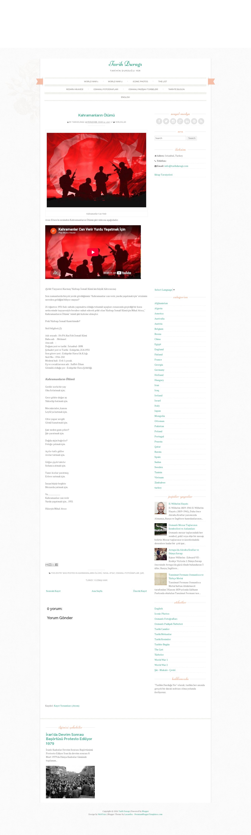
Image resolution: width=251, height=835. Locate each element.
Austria (158, 323)
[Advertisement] (125, 24)
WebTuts (102, 814)
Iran (157, 385)
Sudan (158, 462)
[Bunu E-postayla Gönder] (46, 564)
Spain (158, 456)
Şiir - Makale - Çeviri (165, 670)
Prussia (158, 441)
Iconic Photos (162, 613)
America (159, 313)
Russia (158, 451)
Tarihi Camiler (162, 629)
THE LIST (162, 81)
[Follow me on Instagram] (173, 121)
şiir (142, 573)
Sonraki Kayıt (53, 591)
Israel (158, 400)
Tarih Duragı (125, 64)
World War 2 (161, 664)
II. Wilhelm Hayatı (178, 503)
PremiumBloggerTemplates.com (148, 814)
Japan (158, 410)
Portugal (159, 436)
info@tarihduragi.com (176, 166)
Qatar (158, 446)
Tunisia (158, 472)
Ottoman (159, 421)
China (158, 339)
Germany (159, 369)
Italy (157, 405)
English (159, 608)
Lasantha (128, 814)
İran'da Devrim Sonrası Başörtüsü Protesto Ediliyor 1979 (69, 738)
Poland (158, 431)
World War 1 (161, 659)
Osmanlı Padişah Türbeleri (169, 623)
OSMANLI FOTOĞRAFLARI (106, 89)
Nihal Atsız (109, 573)
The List (159, 649)
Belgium (159, 328)
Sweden (159, 467)
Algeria (158, 308)
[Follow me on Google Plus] (180, 121)
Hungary (159, 380)
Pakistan (159, 426)
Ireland (158, 395)
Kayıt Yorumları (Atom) (66, 705)
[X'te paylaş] (53, 564)
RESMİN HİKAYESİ (74, 89)
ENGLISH (125, 97)
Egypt (158, 344)
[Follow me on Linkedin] (187, 121)
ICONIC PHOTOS (140, 81)
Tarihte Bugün (162, 644)
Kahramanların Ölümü (96, 115)
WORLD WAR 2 (115, 81)
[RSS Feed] (201, 121)
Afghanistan (161, 303)
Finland (159, 354)
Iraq (157, 390)
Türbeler (159, 654)
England (159, 349)
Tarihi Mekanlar (163, 634)
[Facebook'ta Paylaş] (56, 564)
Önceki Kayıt (140, 591)
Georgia (159, 364)
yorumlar (120, 122)
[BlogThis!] (50, 564)
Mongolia (160, 416)
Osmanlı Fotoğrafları (127, 573)
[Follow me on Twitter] (166, 121)
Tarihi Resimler (163, 639)
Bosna (158, 334)
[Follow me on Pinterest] (194, 121)
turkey (89, 580)
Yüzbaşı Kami (100, 580)
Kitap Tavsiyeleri (163, 174)
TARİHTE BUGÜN (176, 89)
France (158, 359)
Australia (159, 318)
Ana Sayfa (97, 591)
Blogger (145, 811)
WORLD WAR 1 (91, 81)
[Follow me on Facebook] (159, 121)
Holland (159, 375)
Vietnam (159, 477)
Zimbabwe (160, 482)
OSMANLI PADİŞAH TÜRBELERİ (143, 89)
